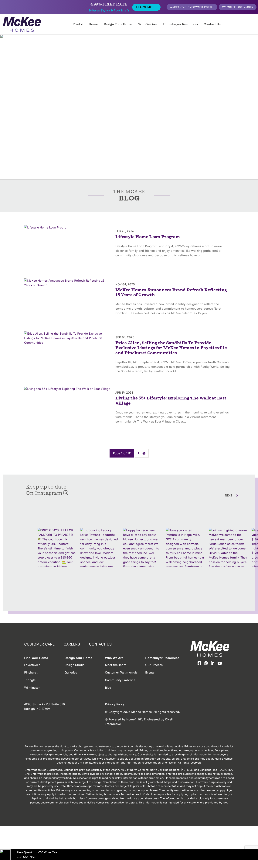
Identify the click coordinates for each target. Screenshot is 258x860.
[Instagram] (206, 663)
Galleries (71, 672)
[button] (207, 495)
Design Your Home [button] (118, 24)
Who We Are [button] (148, 24)
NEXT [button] (229, 495)
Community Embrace (120, 680)
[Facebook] (199, 663)
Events (149, 672)
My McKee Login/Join (237, 7)
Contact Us (212, 24)
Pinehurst (31, 672)
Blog (108, 687)
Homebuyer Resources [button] (181, 24)
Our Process (154, 665)
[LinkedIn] (212, 663)
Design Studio (74, 665)
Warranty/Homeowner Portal (192, 7)
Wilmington (32, 687)
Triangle (30, 680)
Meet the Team (115, 665)
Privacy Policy (114, 704)
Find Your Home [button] (85, 24)
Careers (72, 644)
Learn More (146, 7)
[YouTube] (219, 663)
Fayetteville (32, 665)
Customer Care (39, 644)
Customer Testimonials (121, 672)
